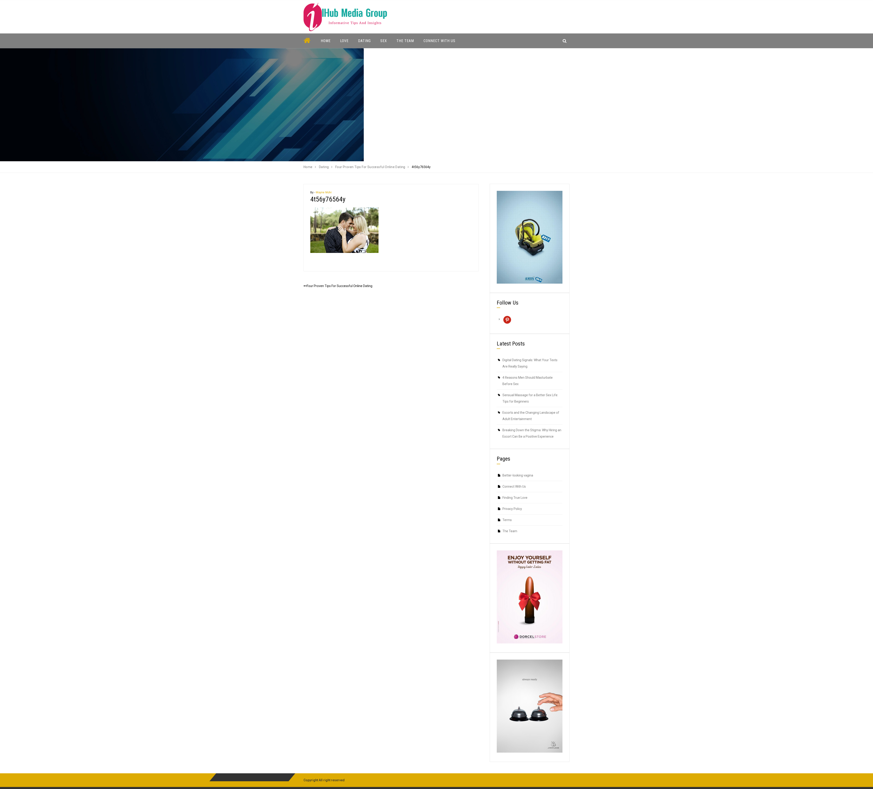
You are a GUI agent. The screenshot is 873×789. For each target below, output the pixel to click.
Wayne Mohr (324, 192)
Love (344, 41)
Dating (364, 41)
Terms (507, 520)
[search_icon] (564, 40)
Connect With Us (439, 41)
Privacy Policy (512, 509)
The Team (405, 41)
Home (326, 41)
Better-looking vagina (517, 475)
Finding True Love (514, 497)
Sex (383, 41)
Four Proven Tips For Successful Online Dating (339, 286)
